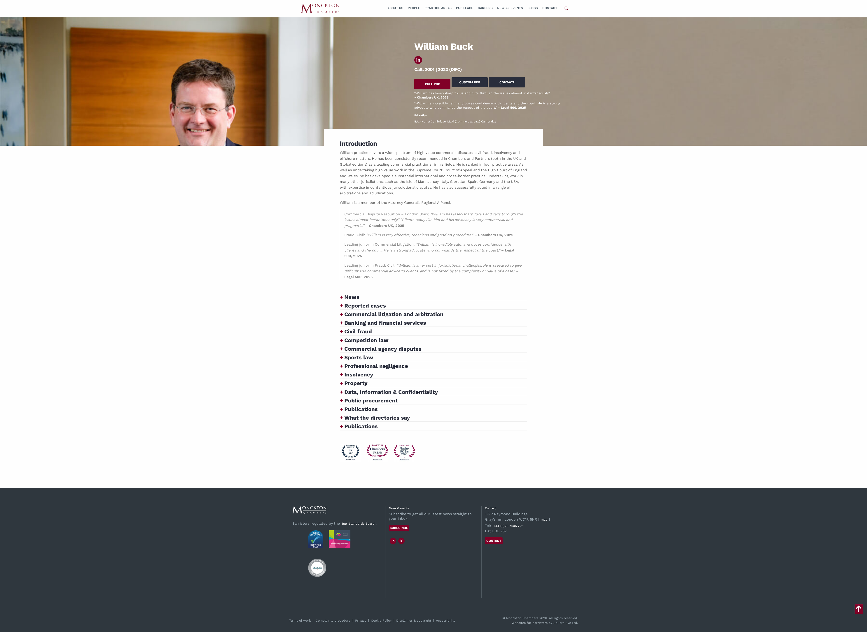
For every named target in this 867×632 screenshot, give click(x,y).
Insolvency (358, 374)
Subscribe (399, 528)
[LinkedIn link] (393, 541)
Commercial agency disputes (383, 349)
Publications (361, 409)
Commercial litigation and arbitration (393, 314)
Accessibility (445, 620)
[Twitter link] (401, 541)
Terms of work (300, 620)
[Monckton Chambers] (320, 8)
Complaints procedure (333, 620)
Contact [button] (506, 82)
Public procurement (371, 400)
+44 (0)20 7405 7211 (508, 526)
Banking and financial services (385, 323)
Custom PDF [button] (469, 82)
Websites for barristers (530, 623)
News (351, 297)
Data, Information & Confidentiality (391, 392)
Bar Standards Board (358, 523)
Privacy (360, 620)
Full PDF (432, 84)
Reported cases (365, 306)
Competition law (366, 340)
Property (356, 383)
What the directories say (377, 418)
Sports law (358, 357)
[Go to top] (858, 610)
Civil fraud (358, 331)
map (544, 519)
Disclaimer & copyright (413, 620)
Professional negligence (376, 366)
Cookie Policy (381, 620)
